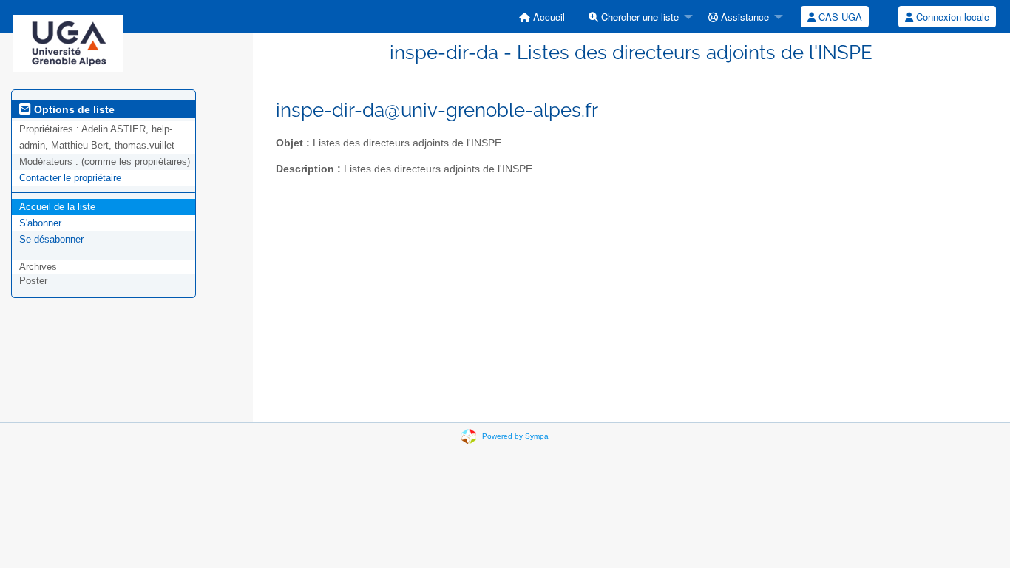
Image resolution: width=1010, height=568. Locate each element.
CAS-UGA (839, 17)
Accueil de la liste (57, 206)
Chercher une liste (638, 17)
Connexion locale (951, 17)
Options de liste (73, 109)
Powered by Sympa (515, 436)
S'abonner (40, 223)
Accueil (547, 17)
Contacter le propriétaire (70, 177)
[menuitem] (542, 16)
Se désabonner (51, 239)
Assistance (743, 17)
